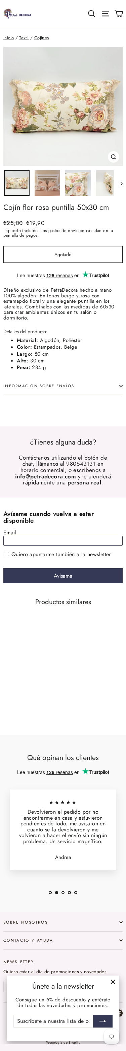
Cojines (41, 38)
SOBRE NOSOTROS (25, 922)
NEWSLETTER (18, 961)
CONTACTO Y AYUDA (28, 940)
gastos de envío (63, 230)
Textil (24, 38)
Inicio (8, 38)
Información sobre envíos (38, 386)
